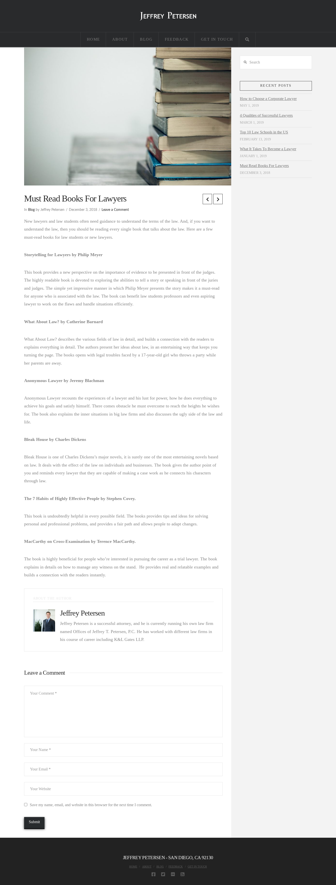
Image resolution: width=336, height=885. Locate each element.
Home (133, 866)
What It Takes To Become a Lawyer (268, 149)
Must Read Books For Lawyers (264, 166)
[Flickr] (173, 874)
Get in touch (197, 866)
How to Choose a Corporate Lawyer (268, 99)
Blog (31, 210)
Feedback (175, 866)
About (147, 866)
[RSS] (182, 874)
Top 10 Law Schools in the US (264, 132)
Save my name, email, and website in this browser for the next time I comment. (91, 805)
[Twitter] (163, 874)
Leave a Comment (115, 210)
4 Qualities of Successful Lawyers (266, 115)
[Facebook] (153, 874)
